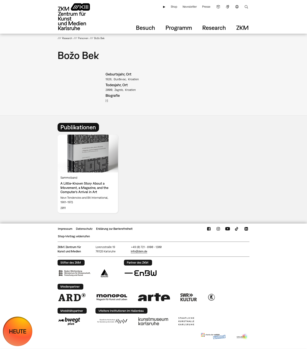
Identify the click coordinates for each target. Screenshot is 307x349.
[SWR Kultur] (188, 297)
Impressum (65, 228)
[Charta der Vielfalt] (213, 337)
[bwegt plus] (69, 321)
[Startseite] (78, 17)
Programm (178, 27)
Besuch (145, 27)
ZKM (242, 27)
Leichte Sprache (218, 7)
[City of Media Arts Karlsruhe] (242, 337)
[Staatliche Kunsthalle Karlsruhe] (186, 321)
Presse (206, 6)
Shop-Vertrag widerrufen (74, 236)
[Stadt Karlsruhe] (104, 273)
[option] (89, 174)
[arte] (154, 297)
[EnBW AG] (141, 273)
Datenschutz (84, 228)
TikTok (237, 229)
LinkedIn (246, 229)
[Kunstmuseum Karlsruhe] (153, 321)
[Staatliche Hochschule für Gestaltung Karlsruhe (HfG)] (112, 321)
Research (214, 27)
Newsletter (190, 6)
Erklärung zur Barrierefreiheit (114, 228)
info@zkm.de (139, 251)
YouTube (227, 229)
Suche (246, 7)
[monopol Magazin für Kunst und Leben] (112, 297)
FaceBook (209, 229)
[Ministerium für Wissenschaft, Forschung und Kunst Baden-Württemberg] (74, 273)
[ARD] (72, 297)
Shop (174, 6)
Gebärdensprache (227, 7)
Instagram (218, 229)
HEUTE (17, 331)
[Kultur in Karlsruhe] (211, 297)
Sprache (237, 7)
